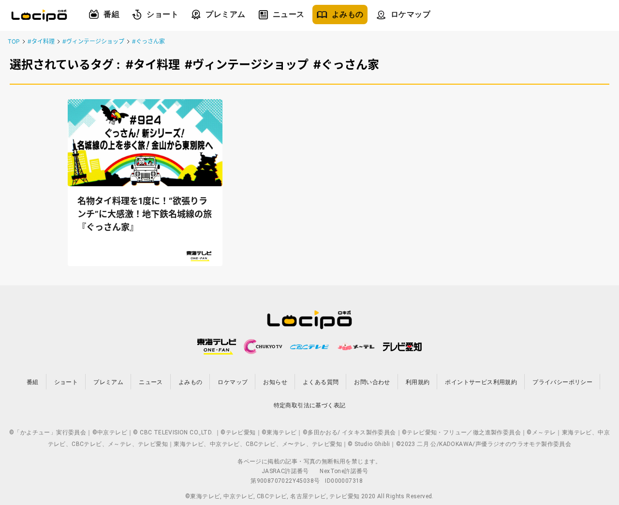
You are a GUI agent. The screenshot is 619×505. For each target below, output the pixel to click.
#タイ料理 (41, 41)
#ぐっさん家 (148, 41)
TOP (14, 41)
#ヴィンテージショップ (93, 41)
